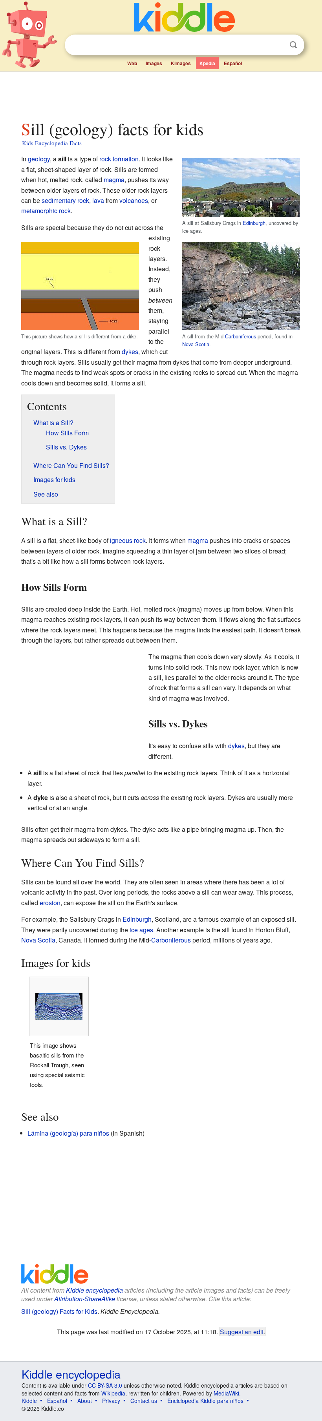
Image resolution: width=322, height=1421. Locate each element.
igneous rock (128, 540)
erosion (50, 902)
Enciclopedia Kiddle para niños (205, 1401)
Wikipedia (113, 1393)
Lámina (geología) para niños (68, 1133)
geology (39, 158)
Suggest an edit (241, 1331)
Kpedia (207, 63)
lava (98, 200)
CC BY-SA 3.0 (105, 1385)
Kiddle (29, 1401)
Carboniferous (240, 336)
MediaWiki (226, 1393)
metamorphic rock (46, 210)
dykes (130, 351)
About (84, 1401)
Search (293, 45)
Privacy (111, 1401)
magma (114, 179)
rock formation (119, 158)
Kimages (181, 63)
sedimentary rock (65, 200)
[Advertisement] (161, 93)
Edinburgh (254, 222)
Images (154, 63)
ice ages (141, 929)
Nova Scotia (195, 344)
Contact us (143, 1401)
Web (132, 63)
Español (233, 63)
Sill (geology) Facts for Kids (59, 1311)
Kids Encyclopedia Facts (52, 143)
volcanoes (133, 200)
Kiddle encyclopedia (94, 1290)
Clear (277, 45)
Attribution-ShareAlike (84, 1298)
